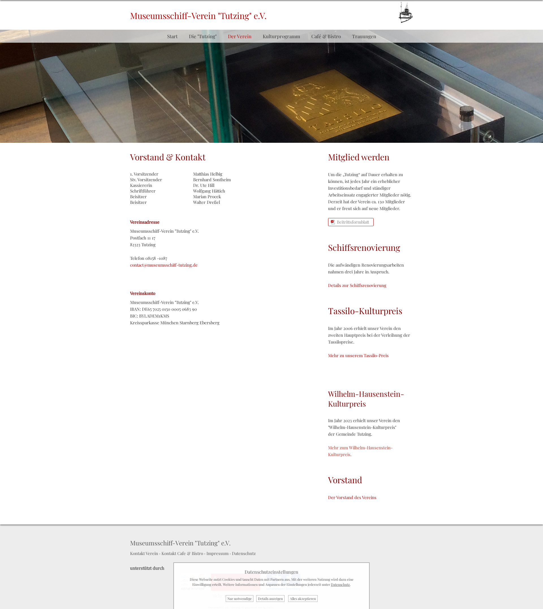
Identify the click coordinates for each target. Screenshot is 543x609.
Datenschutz (244, 553)
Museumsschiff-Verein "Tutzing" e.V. (198, 15)
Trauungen (364, 36)
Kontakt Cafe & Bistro (182, 553)
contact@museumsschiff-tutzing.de (164, 265)
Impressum (217, 553)
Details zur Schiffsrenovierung (357, 285)
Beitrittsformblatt (353, 222)
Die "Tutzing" (203, 36)
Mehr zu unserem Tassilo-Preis (358, 355)
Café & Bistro (326, 36)
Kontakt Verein (144, 553)
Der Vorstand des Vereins (352, 497)
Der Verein (239, 36)
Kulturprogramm (281, 36)
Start (172, 36)
